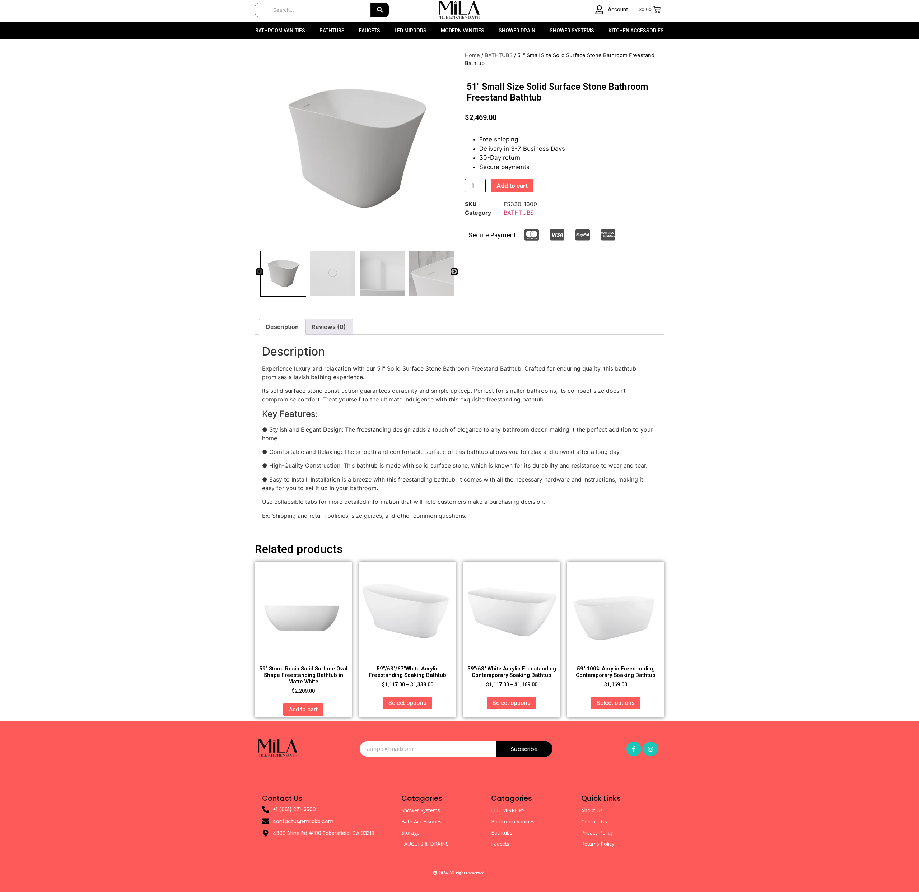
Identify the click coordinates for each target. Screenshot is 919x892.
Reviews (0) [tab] (329, 326)
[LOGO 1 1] (277, 747)
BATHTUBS (332, 30)
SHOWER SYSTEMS (572, 30)
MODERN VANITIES (462, 30)
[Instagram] (650, 749)
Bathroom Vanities (513, 821)
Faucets (500, 843)
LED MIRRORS (410, 30)
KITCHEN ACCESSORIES (636, 30)
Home (472, 55)
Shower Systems (420, 810)
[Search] (380, 10)
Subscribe (524, 749)
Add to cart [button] (303, 709)
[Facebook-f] (634, 749)
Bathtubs (501, 832)
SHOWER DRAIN (517, 30)
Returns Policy (597, 843)
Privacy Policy (597, 832)
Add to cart (512, 185)
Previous (259, 271)
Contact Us (594, 821)
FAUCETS (369, 30)
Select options (407, 703)
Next (454, 271)
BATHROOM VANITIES (280, 30)
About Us (592, 810)
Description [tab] (282, 326)
